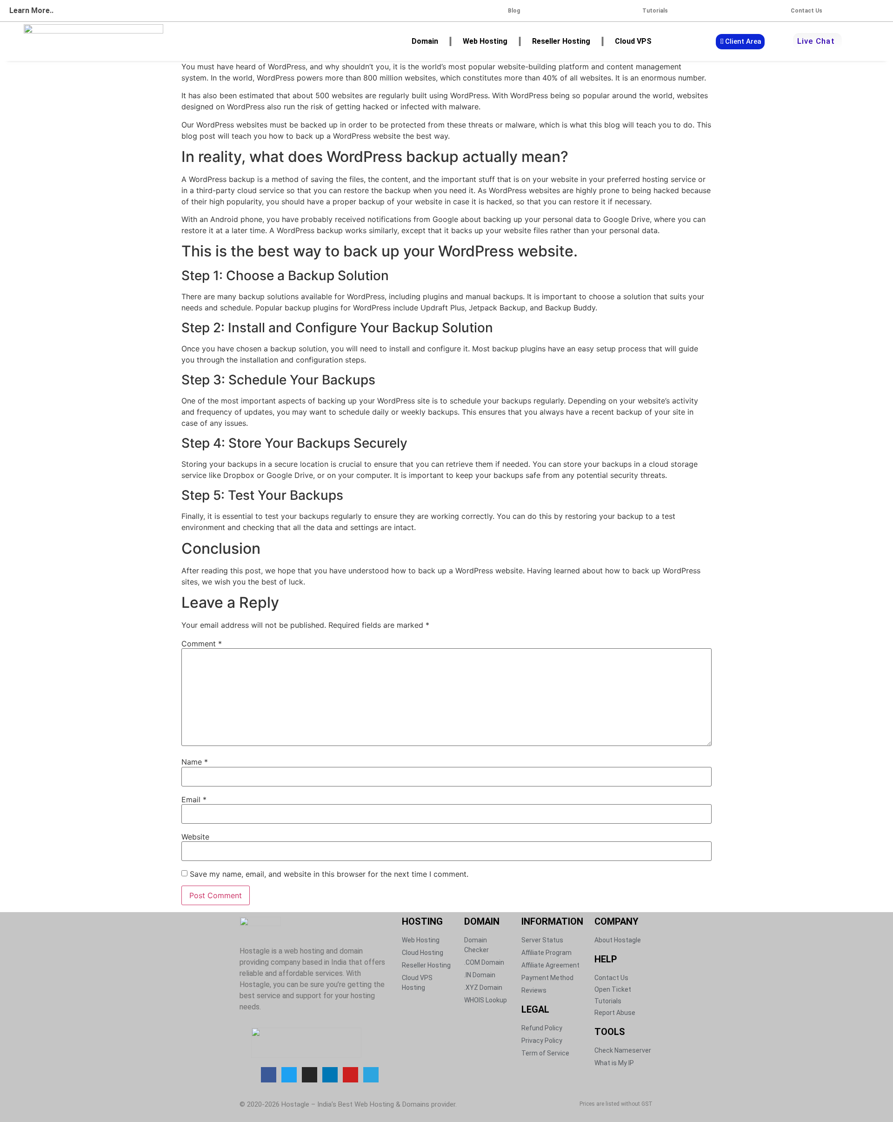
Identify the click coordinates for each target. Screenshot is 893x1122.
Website (195, 836)
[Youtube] (350, 1074)
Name (194, 762)
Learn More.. (31, 10)
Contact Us (806, 10)
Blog (514, 10)
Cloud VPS (633, 41)
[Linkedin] (330, 1074)
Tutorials (655, 10)
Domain (425, 41)
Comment (201, 643)
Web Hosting (485, 41)
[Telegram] (371, 1074)
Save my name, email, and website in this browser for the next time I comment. (329, 874)
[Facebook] (268, 1074)
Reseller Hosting (561, 41)
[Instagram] (309, 1074)
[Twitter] (289, 1074)
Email (194, 799)
